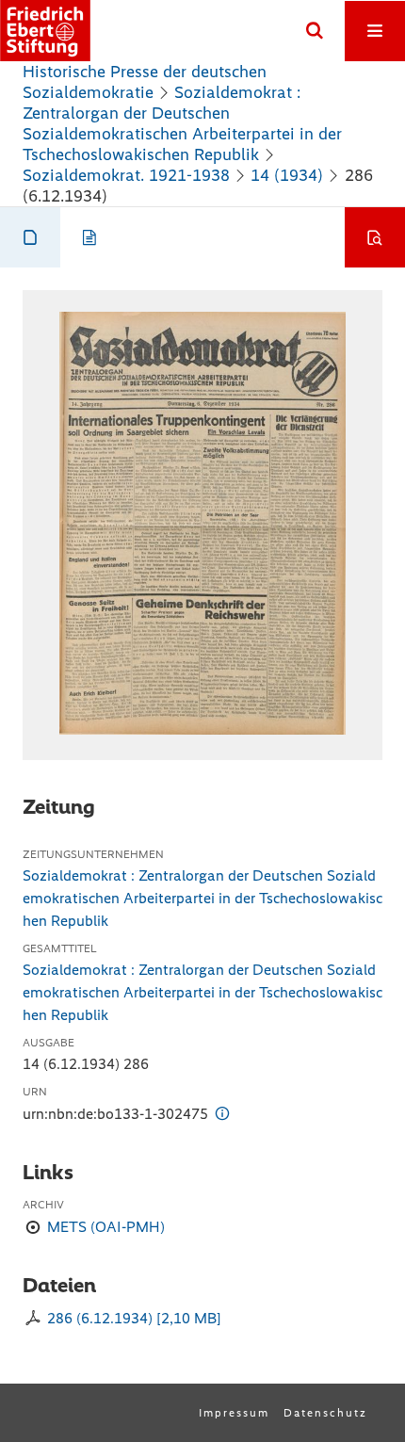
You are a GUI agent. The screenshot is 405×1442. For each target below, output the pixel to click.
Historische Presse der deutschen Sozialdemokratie (145, 82)
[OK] (314, 31)
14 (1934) (287, 175)
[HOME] (45, 30)
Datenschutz (325, 1412)
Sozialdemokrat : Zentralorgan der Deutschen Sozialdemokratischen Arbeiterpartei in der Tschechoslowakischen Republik (182, 123)
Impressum (234, 1412)
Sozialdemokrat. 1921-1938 (126, 175)
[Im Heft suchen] (375, 237)
